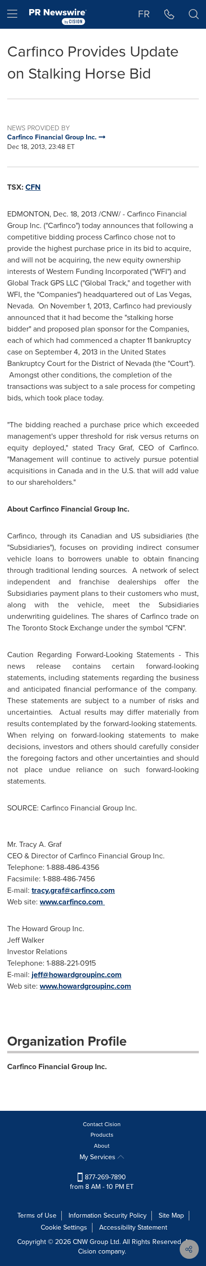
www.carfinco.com (72, 901)
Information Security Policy (108, 1215)
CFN (33, 187)
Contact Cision (102, 1124)
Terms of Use (37, 1215)
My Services (98, 1157)
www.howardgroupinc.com (85, 986)
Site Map (171, 1215)
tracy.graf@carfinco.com (73, 890)
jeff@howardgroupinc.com (77, 974)
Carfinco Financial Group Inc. (57, 1066)
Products (102, 1134)
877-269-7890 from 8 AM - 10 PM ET (102, 1182)
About (102, 1145)
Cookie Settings (64, 1227)
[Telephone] (169, 14)
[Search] (194, 14)
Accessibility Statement (133, 1227)
